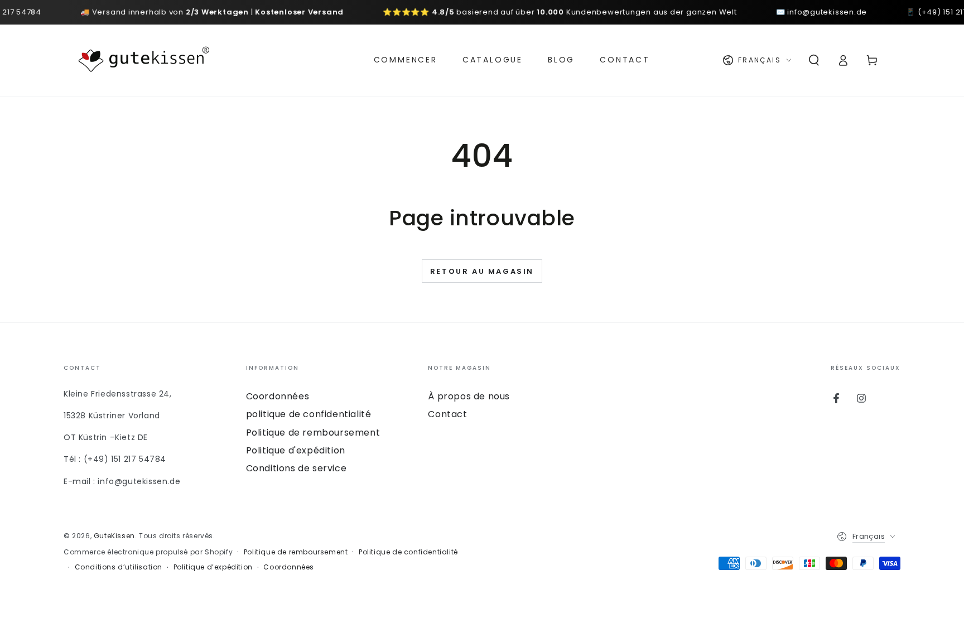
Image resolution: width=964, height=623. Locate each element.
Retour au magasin (482, 271)
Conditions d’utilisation (118, 567)
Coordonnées (278, 396)
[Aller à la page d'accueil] (144, 60)
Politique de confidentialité (408, 552)
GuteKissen (114, 535)
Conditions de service (296, 468)
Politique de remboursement (313, 432)
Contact (447, 414)
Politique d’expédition (213, 567)
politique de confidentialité (309, 414)
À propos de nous (469, 396)
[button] (813, 60)
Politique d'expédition (295, 450)
